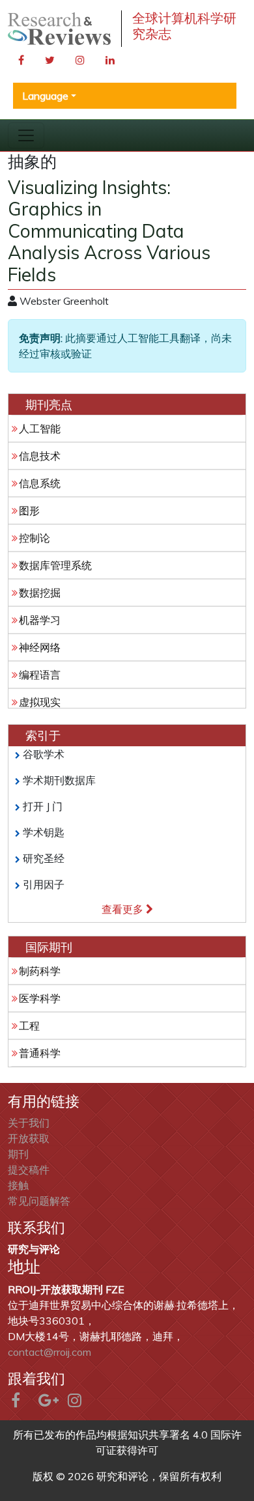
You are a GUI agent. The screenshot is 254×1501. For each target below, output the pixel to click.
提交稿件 (28, 1169)
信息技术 (40, 455)
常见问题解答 (39, 1200)
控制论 (34, 537)
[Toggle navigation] (26, 135)
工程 (29, 1025)
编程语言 (40, 674)
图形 (29, 510)
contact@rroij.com (49, 1351)
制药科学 (40, 970)
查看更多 (124, 909)
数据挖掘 (40, 592)
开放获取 (28, 1138)
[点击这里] (59, 29)
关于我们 (28, 1122)
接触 (18, 1185)
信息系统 (40, 483)
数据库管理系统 (55, 565)
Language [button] (45, 95)
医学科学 (40, 998)
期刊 (18, 1153)
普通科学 (40, 1052)
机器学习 (40, 619)
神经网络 (40, 647)
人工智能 (40, 428)
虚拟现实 (40, 701)
